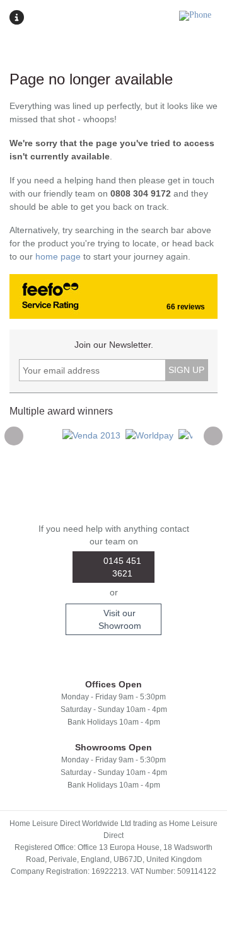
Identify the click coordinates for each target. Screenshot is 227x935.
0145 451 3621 (122, 567)
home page (58, 256)
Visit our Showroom (119, 619)
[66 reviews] (23, 300)
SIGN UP (186, 370)
